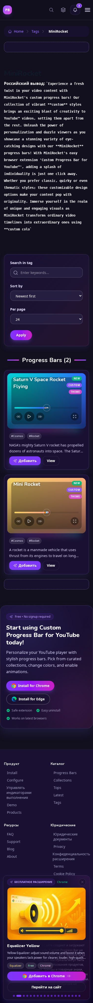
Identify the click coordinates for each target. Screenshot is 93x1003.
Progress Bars (65, 772)
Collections (63, 780)
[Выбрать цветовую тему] (63, 10)
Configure (15, 780)
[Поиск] (51, 10)
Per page (17, 309)
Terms (59, 866)
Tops (57, 787)
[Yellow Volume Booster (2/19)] (17, 996)
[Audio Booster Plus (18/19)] (76, 996)
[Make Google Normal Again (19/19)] (79, 996)
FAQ (10, 834)
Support (13, 841)
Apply (21, 335)
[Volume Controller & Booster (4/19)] (27, 996)
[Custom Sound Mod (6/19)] (34, 996)
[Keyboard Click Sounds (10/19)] (48, 996)
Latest (58, 795)
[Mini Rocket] (46, 505)
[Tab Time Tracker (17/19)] (72, 996)
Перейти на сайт (46, 987)
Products (14, 812)
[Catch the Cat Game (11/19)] (52, 996)
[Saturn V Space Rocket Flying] (46, 401)
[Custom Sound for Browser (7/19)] (38, 996)
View (51, 460)
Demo (12, 805)
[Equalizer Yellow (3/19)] (22, 996)
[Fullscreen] (75, 416)
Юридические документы (65, 836)
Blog (10, 849)
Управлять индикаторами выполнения (18, 792)
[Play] (29, 416)
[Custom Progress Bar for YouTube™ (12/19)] (55, 996)
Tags (57, 802)
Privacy (59, 846)
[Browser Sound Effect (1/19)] (14, 996)
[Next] (40, 416)
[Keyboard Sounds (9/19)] (45, 996)
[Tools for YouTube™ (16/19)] (69, 996)
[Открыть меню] (87, 9)
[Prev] (18, 416)
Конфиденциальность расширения (71, 856)
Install (12, 772)
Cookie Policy (64, 873)
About (12, 856)
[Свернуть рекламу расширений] (82, 882)
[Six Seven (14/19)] (62, 996)
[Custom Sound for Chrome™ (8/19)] (41, 996)
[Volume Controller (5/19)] (31, 996)
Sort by (16, 286)
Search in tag (21, 262)
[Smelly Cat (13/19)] (59, 996)
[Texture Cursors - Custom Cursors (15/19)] (65, 996)
